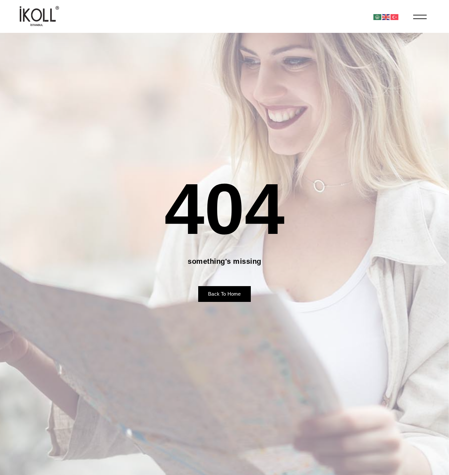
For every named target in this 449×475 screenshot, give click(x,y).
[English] (386, 16)
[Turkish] (394, 16)
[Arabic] (377, 16)
